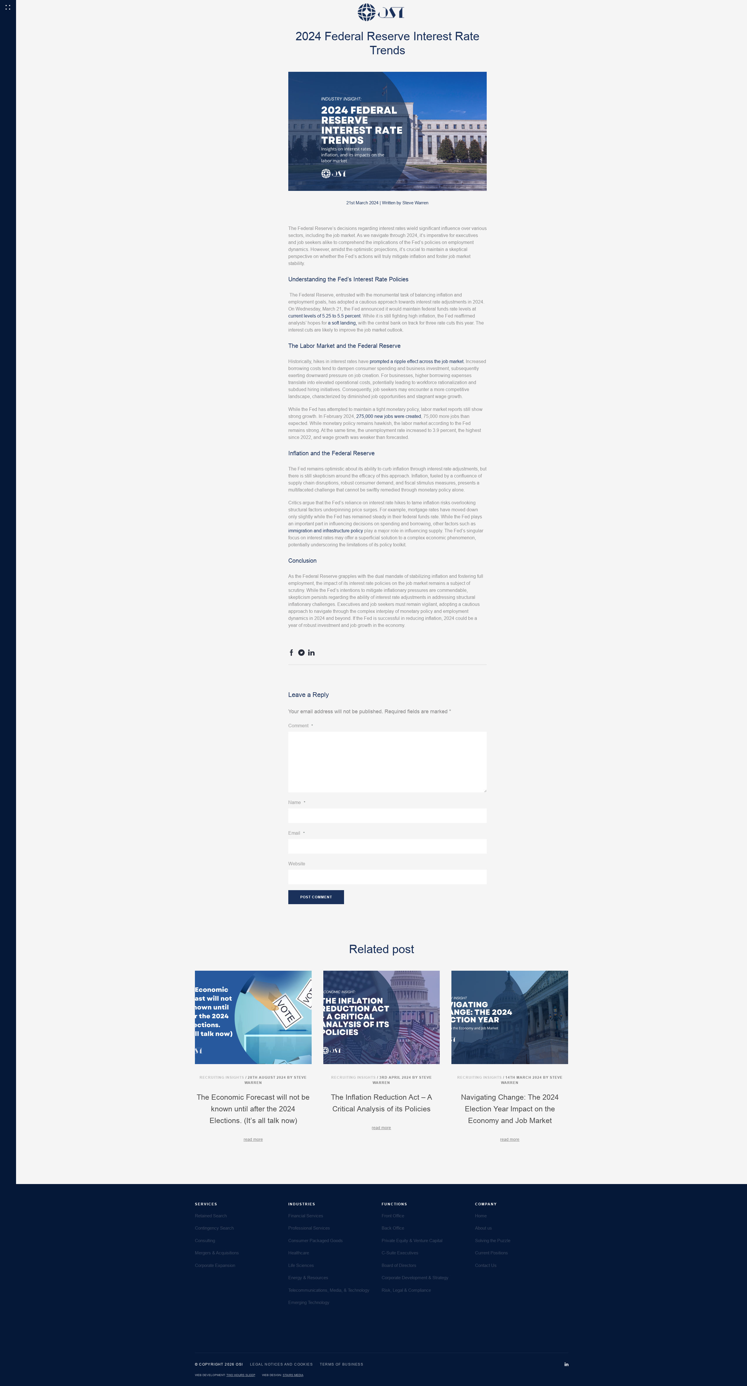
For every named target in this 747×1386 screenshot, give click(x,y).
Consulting (205, 1240)
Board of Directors (399, 1265)
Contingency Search (214, 1227)
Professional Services (309, 1227)
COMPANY (486, 1204)
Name (296, 802)
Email (296, 833)
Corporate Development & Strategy (415, 1277)
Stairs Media (293, 1375)
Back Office (393, 1227)
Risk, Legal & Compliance (406, 1290)
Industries (301, 1204)
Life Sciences (301, 1265)
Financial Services (305, 1215)
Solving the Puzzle (492, 1240)
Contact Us (486, 1265)
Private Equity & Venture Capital (412, 1240)
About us (483, 1227)
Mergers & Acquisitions (217, 1252)
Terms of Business (341, 1364)
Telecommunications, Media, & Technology (328, 1290)
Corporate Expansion (215, 1265)
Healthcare (298, 1252)
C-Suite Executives (400, 1252)
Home (481, 1215)
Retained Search (211, 1215)
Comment (300, 725)
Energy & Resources (308, 1277)
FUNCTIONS (394, 1204)
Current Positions (491, 1252)
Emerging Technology (308, 1302)
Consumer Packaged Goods (315, 1240)
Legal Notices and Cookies (281, 1364)
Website (296, 863)
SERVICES (206, 1204)
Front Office (393, 1215)
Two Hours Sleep (240, 1375)
